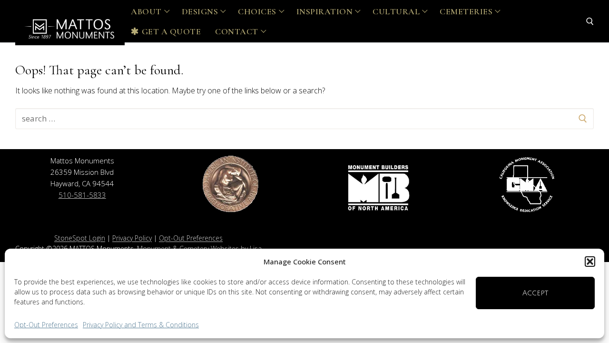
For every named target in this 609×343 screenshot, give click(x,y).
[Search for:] (304, 118)
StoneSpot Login (79, 237)
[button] (590, 261)
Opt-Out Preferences (46, 324)
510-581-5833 (82, 195)
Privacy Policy (132, 237)
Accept (535, 293)
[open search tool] (590, 21)
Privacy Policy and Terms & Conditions (141, 324)
